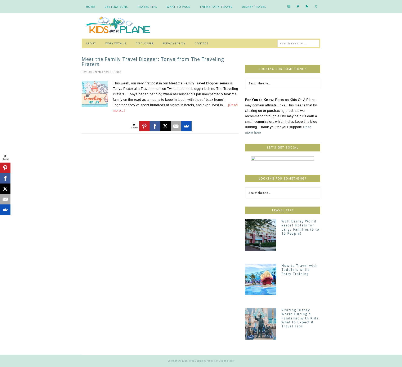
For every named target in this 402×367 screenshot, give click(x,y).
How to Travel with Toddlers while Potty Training (299, 270)
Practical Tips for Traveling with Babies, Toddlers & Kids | (121, 26)
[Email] (176, 126)
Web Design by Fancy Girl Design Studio (211, 360)
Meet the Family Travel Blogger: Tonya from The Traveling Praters (153, 61)
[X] (165, 126)
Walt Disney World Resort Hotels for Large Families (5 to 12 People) (300, 227)
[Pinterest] (144, 126)
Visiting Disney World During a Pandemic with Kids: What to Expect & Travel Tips (300, 318)
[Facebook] (155, 126)
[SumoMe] (186, 126)
